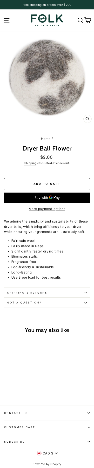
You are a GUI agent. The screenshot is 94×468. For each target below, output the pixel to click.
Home (45, 139)
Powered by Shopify (47, 464)
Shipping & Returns (27, 292)
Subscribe (14, 441)
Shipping (30, 163)
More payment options (47, 209)
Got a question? (24, 302)
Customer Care (19, 427)
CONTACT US (16, 412)
